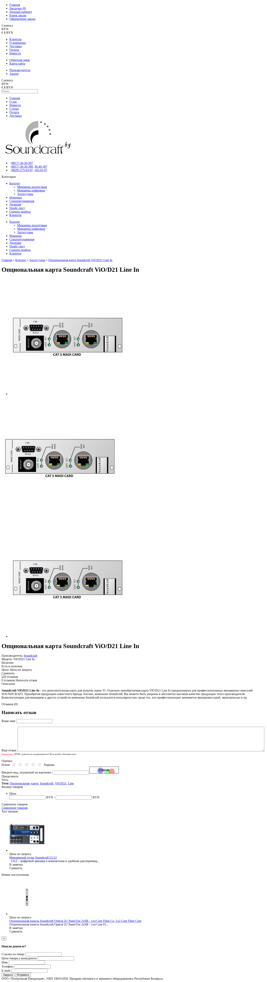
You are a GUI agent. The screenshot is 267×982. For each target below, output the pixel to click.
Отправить (23, 974)
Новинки (15, 197)
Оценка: (7, 761)
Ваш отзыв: (9, 750)
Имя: (5, 962)
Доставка (15, 46)
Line (71, 783)
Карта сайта (17, 63)
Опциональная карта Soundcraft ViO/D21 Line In (80, 260)
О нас (13, 101)
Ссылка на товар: (13, 954)
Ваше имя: (8, 721)
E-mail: (6, 970)
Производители (19, 70)
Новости (15, 53)
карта (34, 783)
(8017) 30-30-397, (22, 163)
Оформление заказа (22, 19)
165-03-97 (40, 170)
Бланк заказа (17, 15)
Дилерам (15, 204)
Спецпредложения (21, 201)
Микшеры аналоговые (32, 187)
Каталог (14, 183)
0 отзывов (8, 680)
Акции (14, 73)
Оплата (14, 49)
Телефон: (8, 966)
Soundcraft (30, 655)
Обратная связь (19, 60)
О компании (17, 42)
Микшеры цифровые (31, 190)
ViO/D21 (60, 783)
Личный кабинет (20, 11)
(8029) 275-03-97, (22, 170)
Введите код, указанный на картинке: (27, 772)
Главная (14, 4)
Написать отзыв (26, 680)
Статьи (14, 108)
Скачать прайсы (20, 211)
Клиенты (15, 39)
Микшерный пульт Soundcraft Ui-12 (33, 857)
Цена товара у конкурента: (19, 958)
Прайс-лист (17, 208)
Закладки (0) (17, 8)
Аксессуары (25, 194)
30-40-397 (40, 166)
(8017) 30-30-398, (22, 166)
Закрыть (8, 974)
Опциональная (20, 783)
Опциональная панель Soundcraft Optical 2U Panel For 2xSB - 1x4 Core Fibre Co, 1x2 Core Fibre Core (75, 921)
